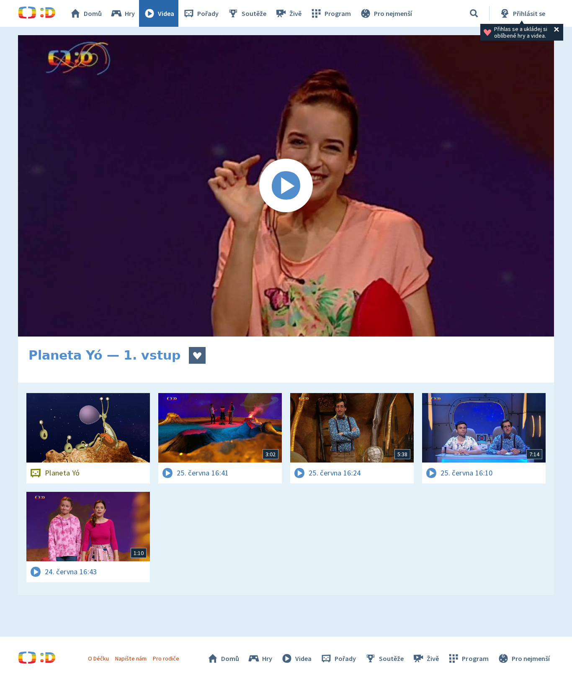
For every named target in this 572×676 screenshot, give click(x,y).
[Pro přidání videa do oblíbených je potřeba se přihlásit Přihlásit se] (197, 355)
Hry (130, 13)
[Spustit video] (286, 186)
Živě (295, 13)
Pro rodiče (166, 658)
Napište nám (130, 658)
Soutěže (254, 13)
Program (338, 13)
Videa (166, 13)
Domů (93, 13)
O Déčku (98, 658)
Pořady (208, 13)
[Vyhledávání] (474, 13)
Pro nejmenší (393, 13)
